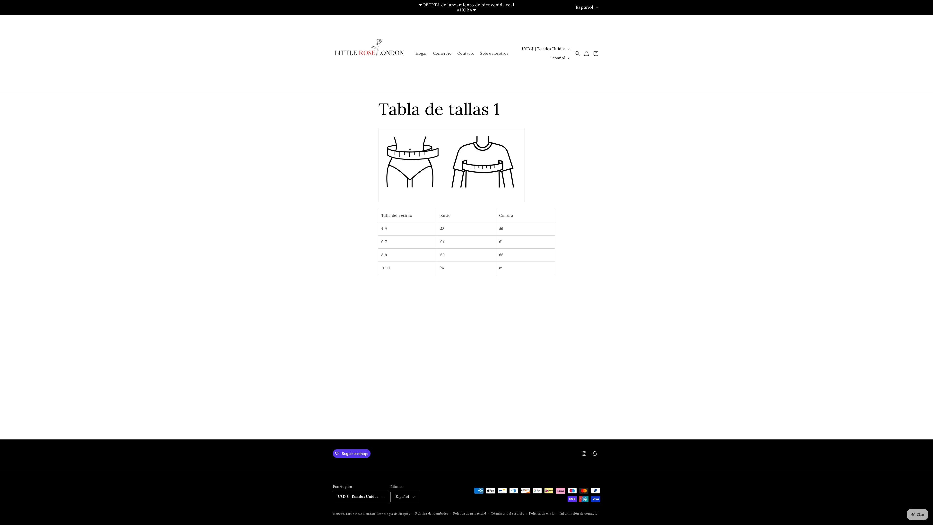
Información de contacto (578, 513)
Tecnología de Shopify (393, 514)
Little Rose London (360, 514)
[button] (577, 53)
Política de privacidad (469, 513)
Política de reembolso (431, 513)
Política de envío (542, 513)
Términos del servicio (507, 513)
